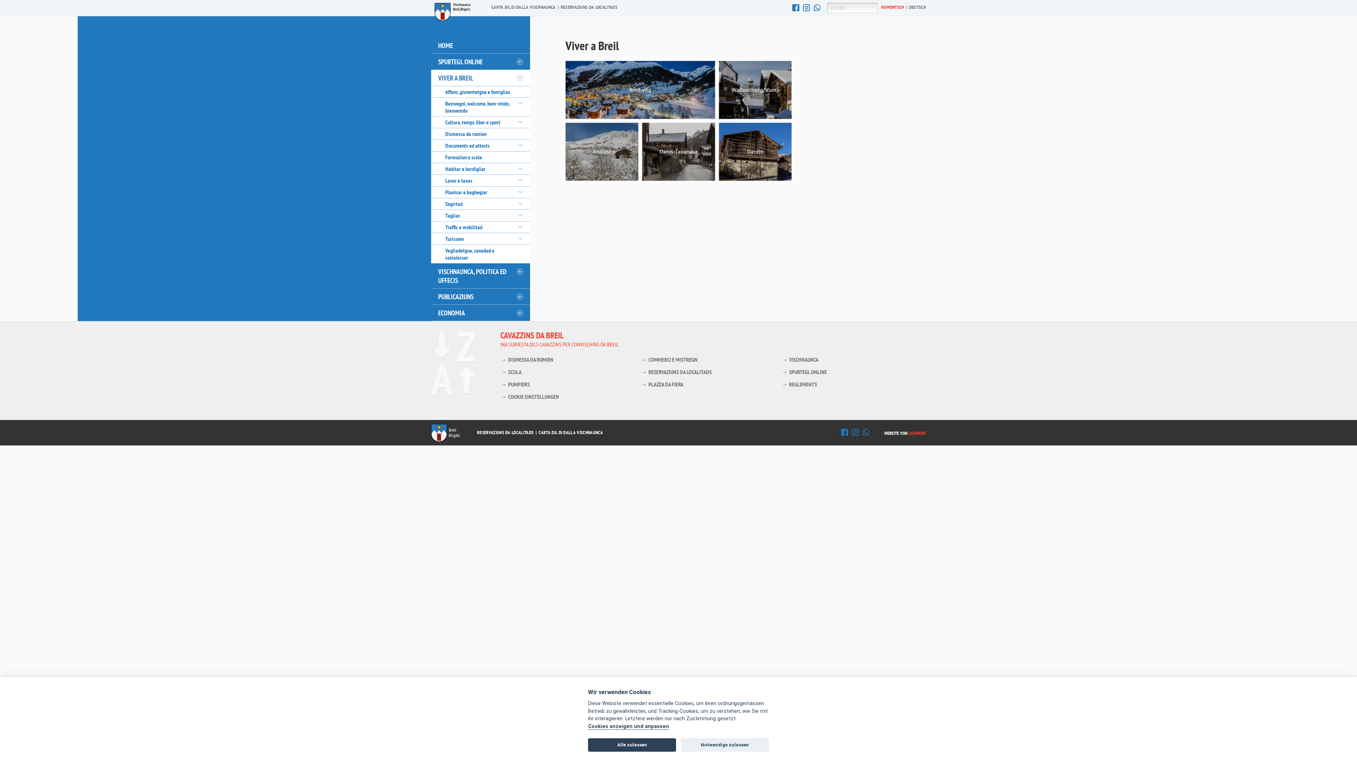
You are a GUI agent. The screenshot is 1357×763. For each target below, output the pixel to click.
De (917, 7)
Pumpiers (519, 384)
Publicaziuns (456, 296)
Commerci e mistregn (673, 359)
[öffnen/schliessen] (519, 62)
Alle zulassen (632, 744)
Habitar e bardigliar (465, 168)
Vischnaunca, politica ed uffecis (472, 276)
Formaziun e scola (463, 157)
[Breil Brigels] (439, 440)
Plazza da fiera (665, 384)
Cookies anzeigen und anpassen (628, 726)
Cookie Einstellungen (533, 396)
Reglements (803, 384)
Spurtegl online (460, 61)
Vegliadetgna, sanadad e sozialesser (469, 254)
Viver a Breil (455, 77)
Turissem (454, 238)
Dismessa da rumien (466, 133)
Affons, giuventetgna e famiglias (477, 91)
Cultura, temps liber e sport (472, 122)
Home (445, 45)
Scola (515, 371)
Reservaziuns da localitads (589, 7)
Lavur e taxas (458, 180)
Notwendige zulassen (725, 744)
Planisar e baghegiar (466, 192)
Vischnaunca (803, 359)
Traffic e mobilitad (463, 227)
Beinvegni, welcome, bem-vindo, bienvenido (477, 107)
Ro (892, 7)
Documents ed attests (467, 145)
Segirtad (454, 203)
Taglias (452, 215)
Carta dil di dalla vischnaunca (524, 7)
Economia (451, 312)
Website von (905, 433)
